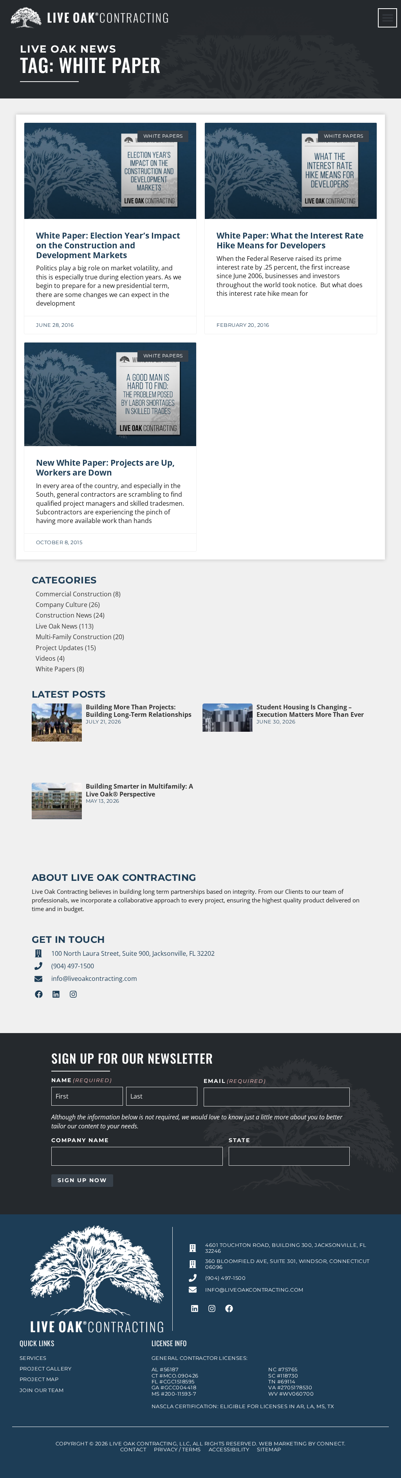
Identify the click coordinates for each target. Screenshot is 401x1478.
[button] (387, 17)
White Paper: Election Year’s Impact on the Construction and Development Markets (108, 245)
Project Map (39, 1379)
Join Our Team (42, 1390)
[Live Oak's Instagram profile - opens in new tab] (73, 994)
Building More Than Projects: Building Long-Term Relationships (138, 711)
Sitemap (269, 1449)
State (239, 1140)
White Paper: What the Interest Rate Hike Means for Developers (290, 240)
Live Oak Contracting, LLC (149, 1444)
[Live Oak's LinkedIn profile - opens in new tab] (56, 994)
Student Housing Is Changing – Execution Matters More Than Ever (310, 711)
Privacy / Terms (177, 1449)
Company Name (80, 1140)
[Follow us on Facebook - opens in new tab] (39, 994)
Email (235, 1081)
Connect (331, 1444)
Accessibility (229, 1449)
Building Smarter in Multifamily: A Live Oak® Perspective (139, 790)
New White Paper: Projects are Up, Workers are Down (105, 467)
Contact (133, 1449)
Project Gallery (46, 1369)
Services (33, 1358)
